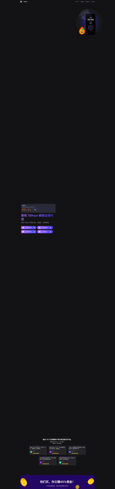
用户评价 (77, 1)
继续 (35, 209)
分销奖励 (82, 1)
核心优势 (93, 1)
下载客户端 (87, 1)
